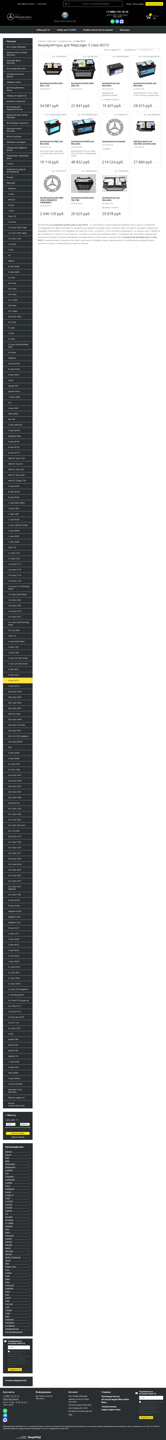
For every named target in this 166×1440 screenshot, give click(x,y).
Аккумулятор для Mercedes (111, 84)
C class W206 (13, 542)
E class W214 (13, 686)
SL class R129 (14, 967)
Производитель (12, 1329)
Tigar (7, 1301)
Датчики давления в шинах (15, 88)
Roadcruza (9, 1285)
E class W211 (13, 669)
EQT (10, 747)
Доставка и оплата (26, 4)
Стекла (10, 163)
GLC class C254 (14, 814)
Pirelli (7, 1276)
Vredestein (9, 1319)
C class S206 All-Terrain (18, 525)
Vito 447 (11, 419)
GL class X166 (14, 769)
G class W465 (13, 272)
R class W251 (13, 374)
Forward (8, 1207)
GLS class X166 (14, 875)
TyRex (7, 1313)
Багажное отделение (16, 101)
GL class (11, 277)
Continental (10, 1179)
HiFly (7, 1229)
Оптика (10, 177)
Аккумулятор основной (113, 141)
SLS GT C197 (13, 1022)
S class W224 (13, 961)
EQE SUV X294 (14, 714)
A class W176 (13, 447)
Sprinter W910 (14, 391)
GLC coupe (12, 300)
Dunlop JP (9, 1195)
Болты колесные (14, 136)
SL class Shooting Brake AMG (18, 345)
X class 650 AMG (15, 1084)
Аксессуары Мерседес (16, 47)
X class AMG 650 (15, 425)
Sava (7, 1294)
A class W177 (13, 452)
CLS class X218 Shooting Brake (18, 623)
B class (11, 205)
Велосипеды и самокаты (17, 123)
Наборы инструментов (17, 95)
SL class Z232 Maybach (18, 989)
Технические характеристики (110, 1408)
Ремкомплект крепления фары (17, 156)
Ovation (8, 1273)
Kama (7, 1232)
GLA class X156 (14, 786)
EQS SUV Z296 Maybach (18, 736)
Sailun (7, 1291)
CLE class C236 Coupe (17, 227)
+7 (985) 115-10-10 (117, 11)
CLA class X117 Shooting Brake (18, 587)
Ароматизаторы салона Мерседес (17, 116)
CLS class (12, 244)
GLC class (12, 294)
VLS (9, 402)
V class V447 (13, 408)
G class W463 (13, 266)
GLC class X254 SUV (16, 825)
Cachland (9, 1170)
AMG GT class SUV (16, 469)
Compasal (9, 1176)
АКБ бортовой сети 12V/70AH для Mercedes (144, 142)
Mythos (11, 261)
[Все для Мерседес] (19, 17)
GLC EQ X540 (13, 630)
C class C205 (13, 514)
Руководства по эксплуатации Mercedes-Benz (115, 1399)
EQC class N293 (15, 702)
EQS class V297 (14, 730)
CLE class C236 (14, 600)
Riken (7, 1282)
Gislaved (8, 1210)
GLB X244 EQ (13, 803)
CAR (7, 1173)
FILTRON (9, 1201)
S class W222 (13, 950)
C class (11, 210)
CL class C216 (14, 558)
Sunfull (8, 1297)
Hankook (9, 1226)
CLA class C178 (14, 581)
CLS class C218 (14, 611)
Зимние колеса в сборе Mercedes (17, 53)
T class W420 (13, 1061)
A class (11, 194)
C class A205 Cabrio (16, 503)
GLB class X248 (14, 797)
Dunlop (8, 1192)
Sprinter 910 (13, 1056)
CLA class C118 (14, 569)
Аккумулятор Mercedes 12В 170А (82, 198)
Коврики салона (14, 82)
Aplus (7, 1161)
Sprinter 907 (13, 386)
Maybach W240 (14, 911)
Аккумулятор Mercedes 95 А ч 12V (51, 84)
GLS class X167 (14, 881)
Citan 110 (12, 216)
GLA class (12, 283)
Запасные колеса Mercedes (14, 129)
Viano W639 (13, 413)
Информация (43, 1392)
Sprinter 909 (13, 1050)
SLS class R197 (14, 1028)
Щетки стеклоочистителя (16, 1104)
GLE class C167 (14, 836)
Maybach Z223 (14, 922)
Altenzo (8, 1154)
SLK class (12, 352)
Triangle (8, 1310)
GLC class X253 (14, 819)
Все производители (14, 1332)
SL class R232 (14, 978)
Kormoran (9, 1235)
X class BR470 (14, 430)
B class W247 (13, 497)
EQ (9, 255)
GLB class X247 (14, 792)
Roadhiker (9, 1288)
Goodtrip (9, 1217)
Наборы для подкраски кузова (17, 148)
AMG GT (11, 199)
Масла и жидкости (16, 1097)
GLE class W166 (15, 864)
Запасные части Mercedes (15, 1090)
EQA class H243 (14, 691)
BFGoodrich (10, 1164)
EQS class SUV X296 (16, 725)
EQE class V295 (14, 708)
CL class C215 (14, 553)
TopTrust (9, 1304)
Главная (106, 1392)
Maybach (12, 358)
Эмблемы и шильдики (16, 142)
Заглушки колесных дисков (15, 75)
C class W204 (13, 530)
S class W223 (13, 956)
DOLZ (7, 1186)
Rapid (7, 1279)
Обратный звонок (154, 4)
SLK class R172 (14, 1011)
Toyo (7, 1307)
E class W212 (13, 675)
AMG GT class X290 (16, 475)
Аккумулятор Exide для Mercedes (144, 84)
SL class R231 (14, 972)
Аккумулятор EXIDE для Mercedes (51, 142)
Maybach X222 (14, 917)
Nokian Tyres (10, 1266)
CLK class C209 (14, 238)
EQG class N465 (15, 719)
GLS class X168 (14, 894)
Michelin (8, 1254)
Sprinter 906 (13, 1039)
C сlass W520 (13, 519)
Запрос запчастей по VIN (65, 21)
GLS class (12, 322)
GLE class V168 (14, 858)
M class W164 (14, 363)
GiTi (6, 1214)
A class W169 (13, 441)
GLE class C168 (14, 842)
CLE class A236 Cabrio (17, 233)
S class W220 (13, 939)
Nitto (7, 1263)
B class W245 (13, 486)
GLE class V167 (14, 853)
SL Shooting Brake (16, 995)
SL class (11, 339)
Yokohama (9, 1322)
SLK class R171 (14, 1006)
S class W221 (13, 944)
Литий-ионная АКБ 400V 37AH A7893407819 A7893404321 (51, 200)
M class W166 (14, 369)
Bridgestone (10, 1167)
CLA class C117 (14, 564)
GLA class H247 (14, 775)
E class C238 (13, 652)
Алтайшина (10, 1325)
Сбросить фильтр (17, 1137)
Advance (8, 1151)
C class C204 (13, 508)
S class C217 (13, 933)
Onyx (7, 1269)
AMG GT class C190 (16, 458)
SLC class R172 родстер (18, 1000)
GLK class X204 (14, 316)
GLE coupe (12, 311)
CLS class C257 (14, 616)
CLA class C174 (14, 575)
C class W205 (13, 536)
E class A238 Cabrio (16, 641)
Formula (8, 1204)
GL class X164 (14, 764)
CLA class (12, 222)
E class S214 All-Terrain (18, 663)
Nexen (8, 1260)
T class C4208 (14, 397)
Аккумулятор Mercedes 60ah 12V (82, 84)
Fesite (7, 1198)
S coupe (11, 327)
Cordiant (8, 1182)
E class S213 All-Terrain (18, 658)
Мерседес (11, 183)
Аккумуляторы (14, 436)
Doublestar (10, 1189)
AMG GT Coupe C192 (17, 480)
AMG (7, 1158)
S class (11, 333)
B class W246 (13, 491)
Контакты (42, 4)
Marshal (8, 1242)
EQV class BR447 (15, 741)
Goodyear (9, 1220)
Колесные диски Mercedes (14, 61)
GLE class (12, 305)
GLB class (12, 288)
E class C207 (13, 647)
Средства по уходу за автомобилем (16, 170)
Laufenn (8, 1238)
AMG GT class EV (15, 464)
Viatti (7, 1316)
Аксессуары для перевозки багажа (15, 108)
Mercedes (9, 1251)
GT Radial (9, 1223)
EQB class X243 (14, 697)
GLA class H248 (14, 780)
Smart (10, 380)
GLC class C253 (14, 808)
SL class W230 (14, 983)
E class (11, 249)
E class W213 (13, 680)
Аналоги (11, 188)
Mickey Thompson (13, 1257)
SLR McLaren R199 (16, 1017)
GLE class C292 (14, 847)
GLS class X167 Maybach (14, 887)
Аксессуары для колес (16, 68)
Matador (8, 1245)
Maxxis (8, 1248)
